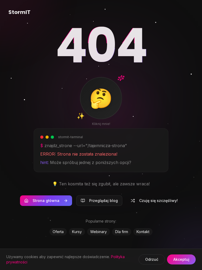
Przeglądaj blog (103, 200)
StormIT (19, 12)
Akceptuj (181, 259)
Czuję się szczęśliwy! (158, 200)
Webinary (98, 231)
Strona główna (46, 200)
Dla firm (121, 231)
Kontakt (143, 231)
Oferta (58, 231)
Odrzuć (151, 259)
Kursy (77, 231)
